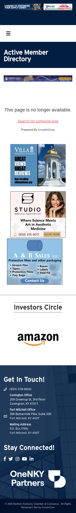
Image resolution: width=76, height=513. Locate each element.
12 (22, 353)
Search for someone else (38, 121)
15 (35, 353)
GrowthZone (46, 129)
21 (35, 358)
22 (40, 358)
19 (53, 353)
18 (49, 353)
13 (27, 353)
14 (31, 353)
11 (18, 353)
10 (58, 348)
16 (40, 353)
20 (58, 353)
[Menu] (8, 33)
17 (44, 353)
